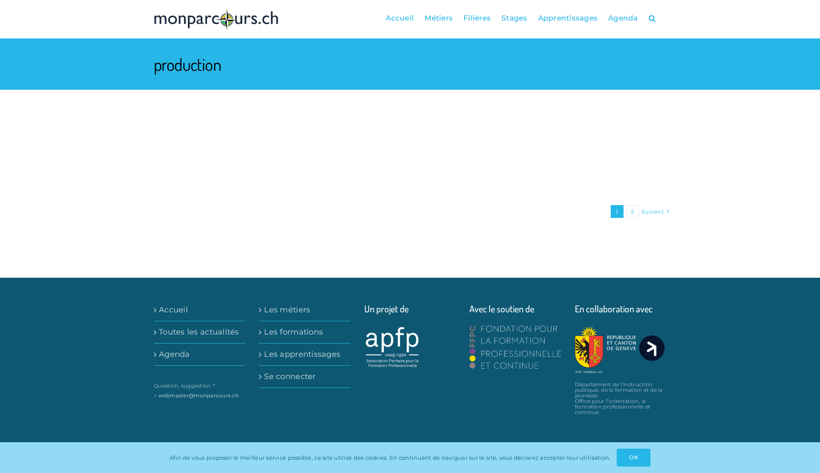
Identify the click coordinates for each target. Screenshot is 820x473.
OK (633, 457)
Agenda (174, 354)
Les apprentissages (302, 354)
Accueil (173, 309)
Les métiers (287, 309)
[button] (652, 18)
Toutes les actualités (199, 332)
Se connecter (290, 376)
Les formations (293, 332)
